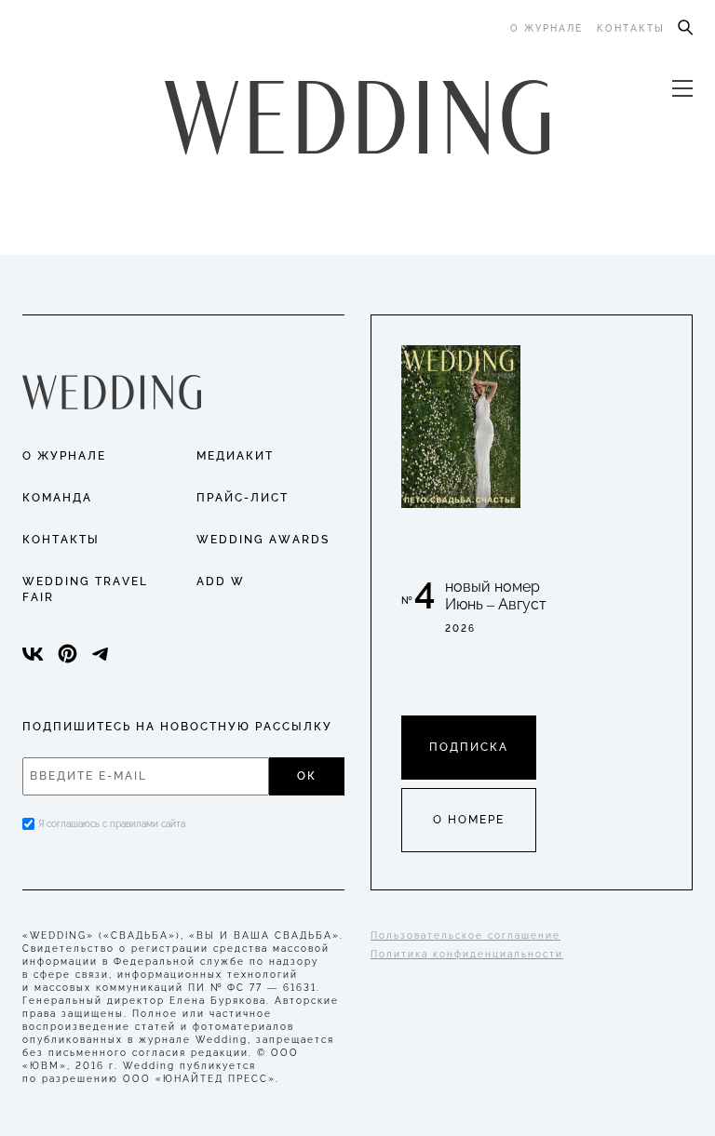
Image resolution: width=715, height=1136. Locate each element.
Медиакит (235, 455)
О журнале (546, 28)
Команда (57, 497)
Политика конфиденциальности (467, 954)
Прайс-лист (242, 497)
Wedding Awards (263, 539)
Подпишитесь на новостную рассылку (177, 726)
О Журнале (64, 455)
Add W (220, 581)
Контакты (631, 28)
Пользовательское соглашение (465, 935)
